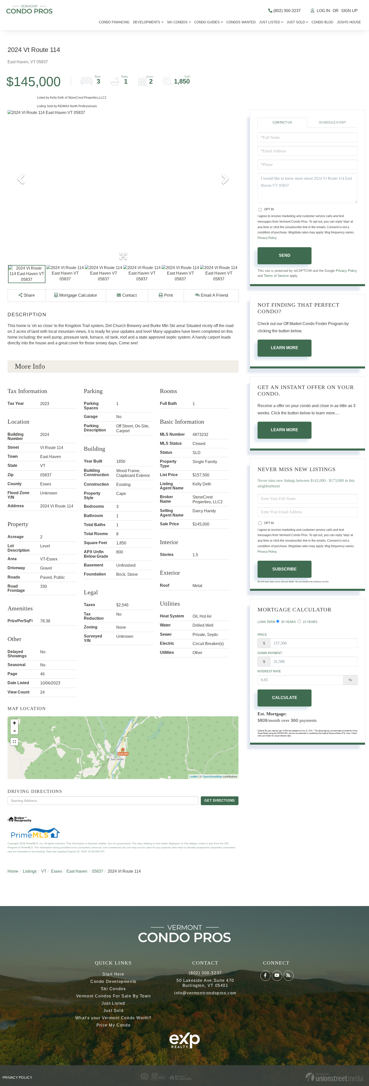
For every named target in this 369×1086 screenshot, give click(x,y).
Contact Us (282, 122)
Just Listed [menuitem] (269, 22)
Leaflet (194, 776)
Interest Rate (269, 671)
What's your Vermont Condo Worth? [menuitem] (113, 1018)
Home (13, 871)
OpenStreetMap (212, 776)
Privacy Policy (267, 238)
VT (43, 871)
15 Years (309, 622)
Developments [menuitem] (146, 22)
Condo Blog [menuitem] (322, 22)
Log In (323, 11)
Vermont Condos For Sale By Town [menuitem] (113, 996)
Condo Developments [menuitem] (113, 981)
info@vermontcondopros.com (205, 993)
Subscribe (284, 569)
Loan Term (266, 622)
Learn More (284, 348)
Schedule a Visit (332, 122)
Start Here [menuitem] (113, 974)
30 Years (288, 622)
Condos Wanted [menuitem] (241, 22)
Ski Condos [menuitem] (177, 22)
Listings (30, 871)
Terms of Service (276, 276)
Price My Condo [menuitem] (113, 1025)
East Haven (77, 871)
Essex (56, 871)
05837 (97, 871)
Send (284, 255)
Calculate (284, 697)
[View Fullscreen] (14, 741)
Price (262, 634)
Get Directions (219, 800)
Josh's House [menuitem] (349, 22)
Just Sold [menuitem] (296, 22)
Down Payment (270, 653)
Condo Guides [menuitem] (207, 22)
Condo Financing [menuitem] (114, 22)
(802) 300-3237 (286, 11)
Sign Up (349, 11)
